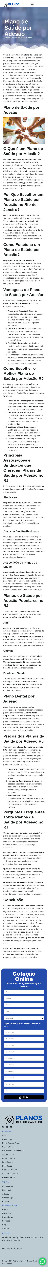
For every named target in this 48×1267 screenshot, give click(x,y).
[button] (32, 4)
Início (6, 37)
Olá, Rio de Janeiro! (12, 1248)
